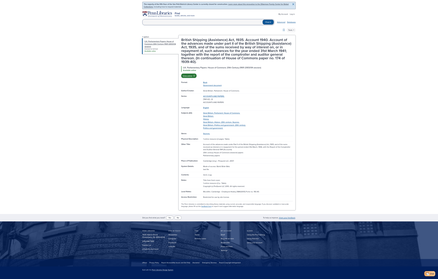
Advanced (281, 22)
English (206, 107)
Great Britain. (208, 116)
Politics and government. (213, 128)
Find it (268, 22)
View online (187, 75)
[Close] (293, 4)
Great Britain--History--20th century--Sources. (221, 122)
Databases (291, 22)
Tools (290, 30)
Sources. (206, 133)
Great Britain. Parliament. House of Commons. (221, 113)
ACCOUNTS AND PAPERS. (213, 96)
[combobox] (202, 22)
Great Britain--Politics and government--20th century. (224, 125)
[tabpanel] (237, 72)
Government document (212, 85)
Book (205, 82)
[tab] (160, 46)
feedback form (206, 206)
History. (206, 119)
